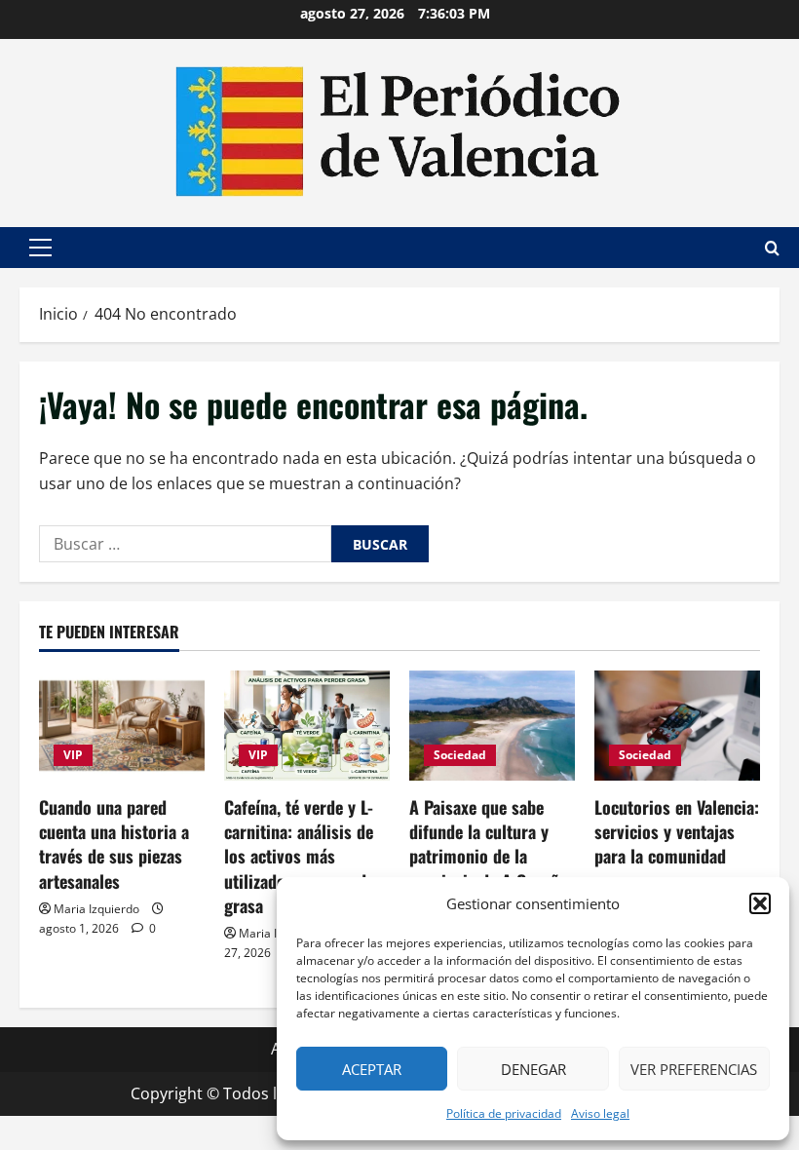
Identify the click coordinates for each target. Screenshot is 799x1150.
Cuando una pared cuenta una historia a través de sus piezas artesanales (114, 844)
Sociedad (460, 755)
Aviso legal (600, 1113)
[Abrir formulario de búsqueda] (772, 248)
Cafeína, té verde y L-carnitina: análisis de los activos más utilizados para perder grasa (302, 856)
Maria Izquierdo (96, 909)
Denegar (533, 1069)
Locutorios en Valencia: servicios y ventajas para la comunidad (676, 831)
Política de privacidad (503, 1113)
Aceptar (371, 1069)
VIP (73, 755)
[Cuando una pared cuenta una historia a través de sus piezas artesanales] (122, 726)
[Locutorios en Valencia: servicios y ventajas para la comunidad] (677, 726)
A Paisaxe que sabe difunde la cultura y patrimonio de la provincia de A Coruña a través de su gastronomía (488, 868)
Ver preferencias (693, 1069)
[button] (760, 903)
